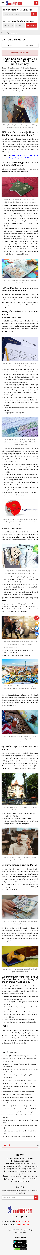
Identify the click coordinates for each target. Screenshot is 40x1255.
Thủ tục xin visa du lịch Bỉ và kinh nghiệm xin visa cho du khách (19, 1065)
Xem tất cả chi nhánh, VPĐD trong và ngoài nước (21, 1176)
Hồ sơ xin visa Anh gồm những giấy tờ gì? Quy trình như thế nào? (20, 1076)
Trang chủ (5, 33)
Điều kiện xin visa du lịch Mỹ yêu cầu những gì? (18, 1097)
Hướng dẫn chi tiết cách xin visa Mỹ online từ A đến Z (20, 1109)
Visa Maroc (13, 33)
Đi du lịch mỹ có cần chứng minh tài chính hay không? (18, 1102)
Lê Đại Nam (29, 1158)
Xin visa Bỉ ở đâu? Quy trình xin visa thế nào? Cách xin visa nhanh (20, 1060)
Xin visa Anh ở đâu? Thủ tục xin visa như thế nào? (19, 1094)
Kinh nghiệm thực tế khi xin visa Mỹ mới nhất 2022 (19, 1080)
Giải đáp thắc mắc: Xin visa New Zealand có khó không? (19, 1116)
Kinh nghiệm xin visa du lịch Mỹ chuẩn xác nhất (18, 1092)
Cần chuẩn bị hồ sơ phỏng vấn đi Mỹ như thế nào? (19, 1106)
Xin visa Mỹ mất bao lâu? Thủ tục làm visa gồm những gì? (19, 1087)
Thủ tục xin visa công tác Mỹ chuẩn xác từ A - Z (19, 1083)
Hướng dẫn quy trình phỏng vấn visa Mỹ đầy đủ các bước (20, 1132)
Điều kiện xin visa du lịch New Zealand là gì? (18, 1112)
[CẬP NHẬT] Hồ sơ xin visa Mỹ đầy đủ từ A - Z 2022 (20, 1056)
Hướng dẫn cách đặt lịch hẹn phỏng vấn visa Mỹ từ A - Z (20, 1127)
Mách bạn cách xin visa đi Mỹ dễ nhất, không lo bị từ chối (20, 1121)
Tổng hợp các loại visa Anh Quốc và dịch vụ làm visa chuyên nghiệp (20, 1071)
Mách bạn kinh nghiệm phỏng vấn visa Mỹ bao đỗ (19, 1136)
